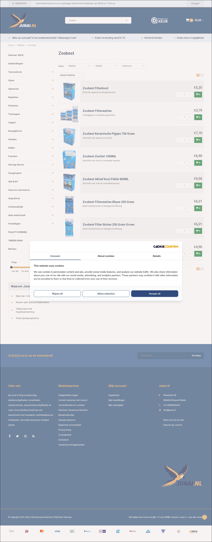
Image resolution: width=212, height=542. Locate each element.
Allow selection (106, 293)
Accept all (154, 293)
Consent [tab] (55, 256)
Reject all (57, 293)
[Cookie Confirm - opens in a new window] (165, 246)
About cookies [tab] (106, 256)
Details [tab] (157, 256)
